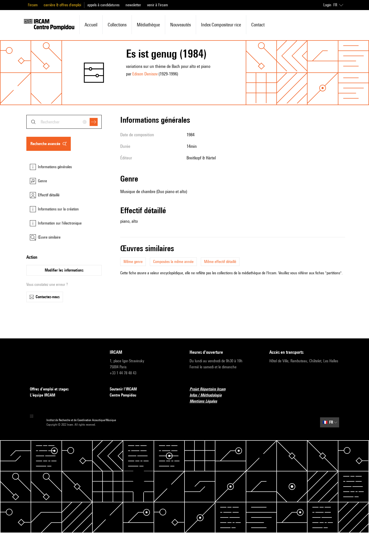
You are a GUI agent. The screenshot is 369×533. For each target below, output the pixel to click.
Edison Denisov (145, 73)
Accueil (91, 24)
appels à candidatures (103, 5)
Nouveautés (180, 24)
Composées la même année (173, 261)
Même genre (133, 261)
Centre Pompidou (123, 395)
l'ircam (33, 5)
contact (258, 24)
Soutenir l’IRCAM (123, 389)
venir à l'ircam (157, 5)
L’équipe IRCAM (42, 395)
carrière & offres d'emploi (62, 5)
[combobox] (64, 122)
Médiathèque (148, 24)
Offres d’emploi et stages (49, 389)
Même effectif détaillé (220, 261)
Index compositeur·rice (221, 24)
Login (327, 5)
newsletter (133, 5)
